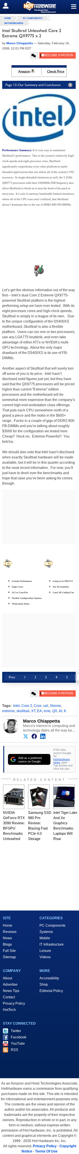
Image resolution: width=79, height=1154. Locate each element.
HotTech (9, 1010)
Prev (12, 677)
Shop (44, 984)
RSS (14, 1050)
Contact (9, 997)
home (7, 18)
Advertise (10, 984)
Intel (16, 706)
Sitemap (9, 957)
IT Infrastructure (52, 944)
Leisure (45, 951)
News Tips (11, 991)
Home (7, 925)
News (7, 938)
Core (37, 706)
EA (39, 711)
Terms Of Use (46, 1151)
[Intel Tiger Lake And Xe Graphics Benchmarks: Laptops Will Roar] (64, 797)
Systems (46, 932)
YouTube (18, 1043)
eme (47, 711)
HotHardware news (61, 761)
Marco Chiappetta (41, 721)
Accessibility (49, 978)
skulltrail (22, 711)
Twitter (16, 1031)
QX (54, 711)
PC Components (32, 18)
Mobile (45, 938)
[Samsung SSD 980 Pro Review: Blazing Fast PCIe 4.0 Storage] (38, 797)
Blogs (7, 944)
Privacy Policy (14, 1003)
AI (60, 711)
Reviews (9, 932)
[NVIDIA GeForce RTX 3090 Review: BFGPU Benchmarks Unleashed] (13, 797)
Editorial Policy (51, 991)
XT (33, 711)
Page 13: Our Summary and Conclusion (33, 85)
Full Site (9, 951)
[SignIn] (8, 5)
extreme (8, 711)
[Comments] (34, 55)
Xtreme (55, 706)
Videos (45, 957)
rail (45, 706)
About (7, 978)
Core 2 (27, 706)
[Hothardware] (39, 7)
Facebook (18, 1037)
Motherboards (13, 23)
